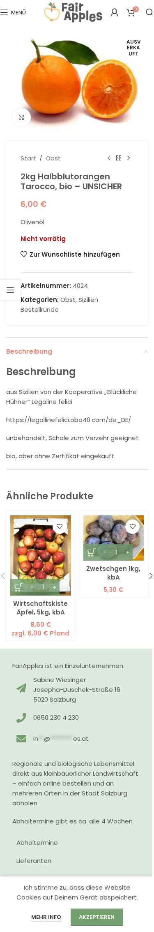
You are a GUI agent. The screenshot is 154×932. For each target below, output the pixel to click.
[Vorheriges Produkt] (109, 158)
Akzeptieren (97, 917)
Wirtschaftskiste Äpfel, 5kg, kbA (40, 608)
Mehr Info (46, 917)
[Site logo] (73, 11)
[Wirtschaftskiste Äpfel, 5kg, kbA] (40, 555)
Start (28, 158)
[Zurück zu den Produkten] (119, 158)
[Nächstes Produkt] (128, 158)
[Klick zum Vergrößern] (21, 117)
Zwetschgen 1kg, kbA (113, 573)
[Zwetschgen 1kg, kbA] (113, 538)
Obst (53, 158)
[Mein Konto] (114, 12)
